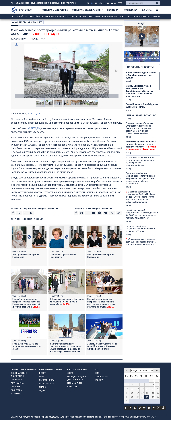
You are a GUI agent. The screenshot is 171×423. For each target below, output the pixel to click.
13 (142, 389)
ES (108, 3)
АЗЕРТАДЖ (34, 113)
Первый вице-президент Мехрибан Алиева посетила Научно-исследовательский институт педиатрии (26, 303)
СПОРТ (42, 373)
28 (147, 397)
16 (158, 389)
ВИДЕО (42, 387)
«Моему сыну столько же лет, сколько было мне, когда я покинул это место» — (141, 145)
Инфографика (46, 384)
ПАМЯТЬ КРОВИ (47, 380)
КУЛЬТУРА (146, 10)
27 (142, 397)
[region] (143, 158)
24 (127, 397)
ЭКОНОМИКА (130, 10)
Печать (32, 39)
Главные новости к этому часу (141, 115)
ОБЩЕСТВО (16, 390)
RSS (97, 373)
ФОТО (42, 391)
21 (147, 393)
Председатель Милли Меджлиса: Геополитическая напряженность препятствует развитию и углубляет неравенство (140, 178)
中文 (120, 3)
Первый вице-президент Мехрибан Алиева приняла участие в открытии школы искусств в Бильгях (101, 303)
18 (132, 393)
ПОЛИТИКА (113, 10)
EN (96, 3)
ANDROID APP (101, 376)
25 (132, 397)
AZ (88, 3)
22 (153, 393)
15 (153, 389)
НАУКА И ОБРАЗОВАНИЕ (51, 369)
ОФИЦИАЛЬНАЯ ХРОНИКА (55, 10)
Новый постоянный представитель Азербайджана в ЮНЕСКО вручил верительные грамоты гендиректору (59, 16)
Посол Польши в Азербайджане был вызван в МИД (142, 105)
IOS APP (99, 380)
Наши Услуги (74, 383)
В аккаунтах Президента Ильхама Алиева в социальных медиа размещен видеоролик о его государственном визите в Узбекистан (66, 349)
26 (138, 397)
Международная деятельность (76, 378)
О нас (70, 373)
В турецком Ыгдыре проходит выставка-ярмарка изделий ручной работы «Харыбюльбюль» (141, 161)
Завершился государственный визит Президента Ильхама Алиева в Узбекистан (102, 346)
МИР (41, 376)
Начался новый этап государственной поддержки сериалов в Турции (140, 228)
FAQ (97, 369)
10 (127, 389)
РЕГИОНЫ (15, 386)
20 (142, 393)
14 (147, 389)
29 (153, 397)
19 (138, 393)
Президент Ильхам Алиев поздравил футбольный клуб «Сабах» (26, 346)
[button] (66, 71)
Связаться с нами (77, 369)
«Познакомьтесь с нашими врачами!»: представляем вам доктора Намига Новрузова (141, 242)
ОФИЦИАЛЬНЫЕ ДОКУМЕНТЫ (87, 10)
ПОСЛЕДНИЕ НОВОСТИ (140, 67)
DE (100, 3)
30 (158, 397)
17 (127, 393)
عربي (113, 3)
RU (92, 3)
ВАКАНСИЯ (72, 386)
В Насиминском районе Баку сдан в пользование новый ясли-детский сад (67, 301)
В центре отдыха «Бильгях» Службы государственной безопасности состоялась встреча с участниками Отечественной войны (139, 128)
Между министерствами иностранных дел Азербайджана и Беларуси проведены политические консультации (139, 91)
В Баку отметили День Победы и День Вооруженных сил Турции (141, 75)
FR (104, 3)
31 (127, 401)
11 (132, 389)
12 (138, 389)
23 (158, 393)
